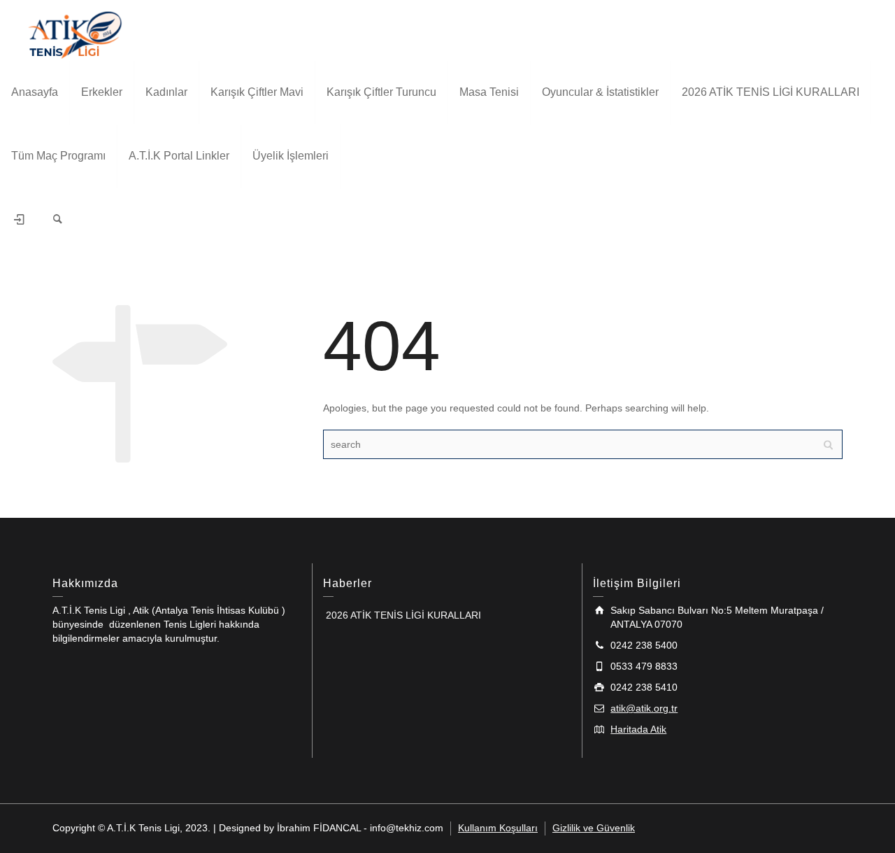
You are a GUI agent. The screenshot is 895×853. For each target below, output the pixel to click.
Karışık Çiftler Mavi (256, 92)
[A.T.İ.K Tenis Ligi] (75, 32)
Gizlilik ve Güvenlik (593, 827)
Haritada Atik (638, 729)
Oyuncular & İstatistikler (600, 92)
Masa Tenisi (489, 92)
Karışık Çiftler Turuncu (381, 92)
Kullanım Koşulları (498, 827)
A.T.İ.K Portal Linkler (179, 156)
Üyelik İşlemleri (290, 156)
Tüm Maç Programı (58, 156)
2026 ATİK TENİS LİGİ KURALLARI (770, 92)
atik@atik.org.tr (644, 708)
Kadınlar (166, 92)
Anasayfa (34, 92)
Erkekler (101, 92)
